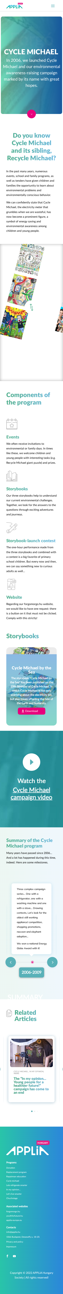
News (16, 1073)
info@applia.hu (13, 1232)
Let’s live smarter (14, 1194)
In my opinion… (13, 1190)
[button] (52, 962)
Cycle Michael (21, 1072)
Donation (10, 1168)
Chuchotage (12, 1198)
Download (31, 711)
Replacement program (16, 1172)
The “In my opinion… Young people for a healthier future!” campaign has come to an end (31, 1085)
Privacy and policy (14, 1242)
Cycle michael (12, 1181)
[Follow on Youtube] (14, 1256)
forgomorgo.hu (13, 1211)
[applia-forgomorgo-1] (31, 117)
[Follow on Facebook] (7, 1256)
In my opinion (36, 1072)
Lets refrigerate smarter (16, 1185)
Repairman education (16, 1177)
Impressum (11, 1247)
